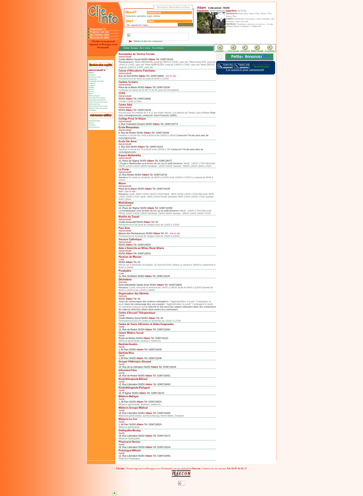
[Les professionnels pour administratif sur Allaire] (233, 50)
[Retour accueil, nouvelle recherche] (103, 26)
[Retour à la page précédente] (245, 50)
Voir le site (171, 76)
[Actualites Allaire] (220, 50)
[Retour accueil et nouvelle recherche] (257, 50)
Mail (121, 191)
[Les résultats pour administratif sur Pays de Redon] (270, 50)
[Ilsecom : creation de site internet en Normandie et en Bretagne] (157, 39)
